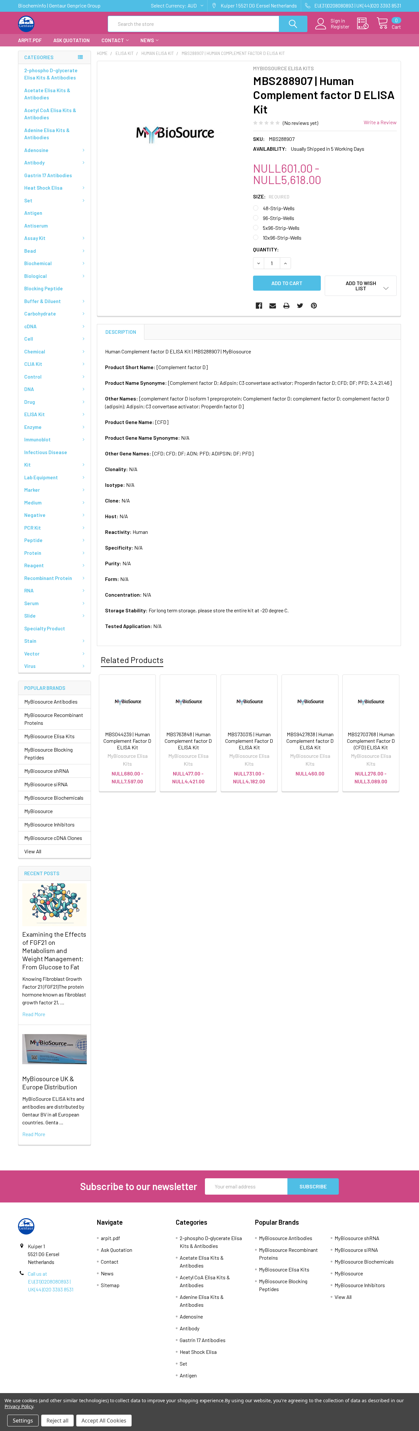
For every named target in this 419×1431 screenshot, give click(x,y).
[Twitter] (300, 306)
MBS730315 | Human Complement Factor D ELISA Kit (249, 740)
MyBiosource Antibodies (51, 701)
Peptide (33, 540)
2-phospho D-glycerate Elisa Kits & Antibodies (51, 74)
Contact (112, 40)
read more (33, 1014)
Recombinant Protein (48, 578)
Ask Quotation (71, 40)
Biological (35, 276)
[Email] (273, 306)
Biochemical (38, 263)
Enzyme (33, 427)
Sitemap (110, 1285)
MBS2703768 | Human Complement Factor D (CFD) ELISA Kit (371, 740)
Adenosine (36, 150)
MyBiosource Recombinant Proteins (53, 719)
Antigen (33, 213)
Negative (35, 515)
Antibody (34, 162)
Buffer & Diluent (42, 301)
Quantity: (266, 249)
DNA (29, 389)
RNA (29, 590)
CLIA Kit (33, 364)
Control (33, 377)
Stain (30, 641)
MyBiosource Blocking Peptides (48, 753)
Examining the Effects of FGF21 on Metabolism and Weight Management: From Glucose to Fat (54, 950)
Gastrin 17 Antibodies (48, 175)
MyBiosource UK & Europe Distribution (49, 1083)
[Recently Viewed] (366, 23)
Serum (31, 603)
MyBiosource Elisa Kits (49, 736)
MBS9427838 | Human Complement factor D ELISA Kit (310, 740)
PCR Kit (32, 528)
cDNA (30, 326)
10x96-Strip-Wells (282, 237)
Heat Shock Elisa (43, 188)
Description (120, 332)
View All (32, 851)
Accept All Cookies (104, 1420)
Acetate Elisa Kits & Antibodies (47, 94)
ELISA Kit (34, 414)
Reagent (34, 565)
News (147, 40)
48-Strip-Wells (279, 208)
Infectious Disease (45, 452)
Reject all (57, 1420)
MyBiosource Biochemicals (53, 797)
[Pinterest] (314, 306)
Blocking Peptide (43, 288)
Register (340, 26)
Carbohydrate (40, 313)
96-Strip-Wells (278, 218)
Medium (33, 502)
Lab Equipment (41, 477)
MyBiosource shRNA (46, 771)
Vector (32, 653)
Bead (30, 251)
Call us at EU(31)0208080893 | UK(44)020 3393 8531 (50, 1281)
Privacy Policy (19, 1406)
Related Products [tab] (132, 660)
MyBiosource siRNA (46, 784)
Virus (30, 666)
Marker (32, 490)
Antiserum (36, 226)
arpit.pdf (30, 40)
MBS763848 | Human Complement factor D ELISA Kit (188, 740)
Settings (23, 1420)
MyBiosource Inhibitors (49, 824)
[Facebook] (259, 306)
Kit (27, 465)
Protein (32, 553)
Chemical (34, 351)
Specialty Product (44, 628)
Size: (271, 196)
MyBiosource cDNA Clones (53, 838)
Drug (29, 402)
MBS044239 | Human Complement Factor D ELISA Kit (127, 740)
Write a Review (380, 122)
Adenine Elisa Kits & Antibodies (47, 134)
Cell (28, 339)
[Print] (286, 306)
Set (28, 200)
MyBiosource (38, 811)
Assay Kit (35, 238)
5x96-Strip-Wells (281, 228)
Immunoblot (37, 439)
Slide (30, 616)
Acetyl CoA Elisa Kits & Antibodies (50, 114)
